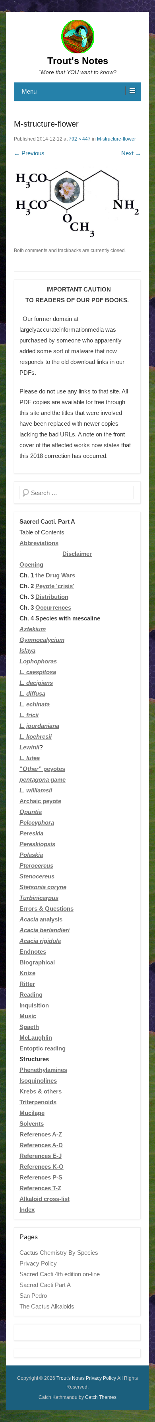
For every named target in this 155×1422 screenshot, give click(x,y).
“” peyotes (42, 768)
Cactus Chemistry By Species (58, 1252)
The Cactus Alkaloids (46, 1306)
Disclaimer (77, 553)
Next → (131, 153)
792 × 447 (80, 139)
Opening (31, 564)
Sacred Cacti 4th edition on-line (59, 1274)
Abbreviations (38, 543)
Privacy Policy (38, 1263)
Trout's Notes (77, 60)
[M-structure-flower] (77, 202)
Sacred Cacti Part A (45, 1284)
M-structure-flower (116, 139)
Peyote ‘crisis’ (54, 586)
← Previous (29, 153)
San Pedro (33, 1295)
